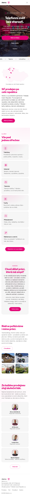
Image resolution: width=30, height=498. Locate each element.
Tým (9, 490)
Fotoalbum (7, 348)
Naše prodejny (15, 38)
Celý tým (15, 466)
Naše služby (15, 43)
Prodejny (4, 490)
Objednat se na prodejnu (15, 249)
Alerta (4, 3)
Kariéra (15, 49)
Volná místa (15, 309)
